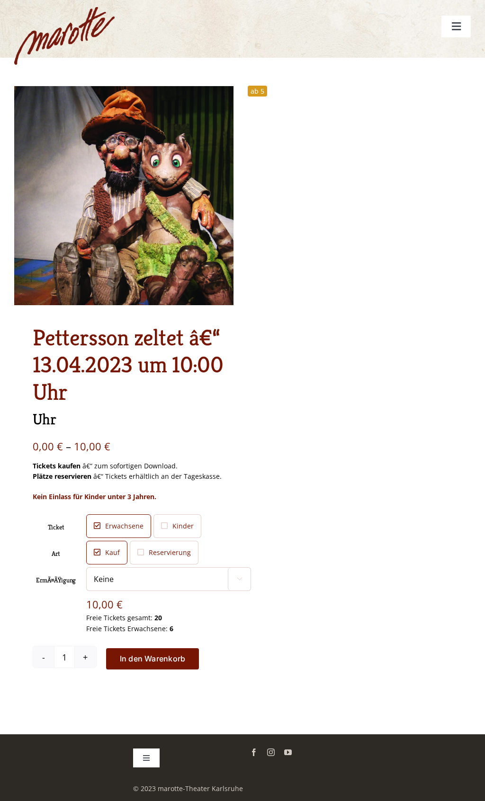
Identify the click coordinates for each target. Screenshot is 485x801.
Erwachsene (124, 525)
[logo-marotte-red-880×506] (64, 10)
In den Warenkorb (153, 658)
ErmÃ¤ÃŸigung (56, 580)
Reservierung (170, 552)
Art (56, 553)
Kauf (112, 552)
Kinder (183, 525)
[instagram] (271, 752)
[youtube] (288, 752)
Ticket (56, 527)
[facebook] (254, 752)
